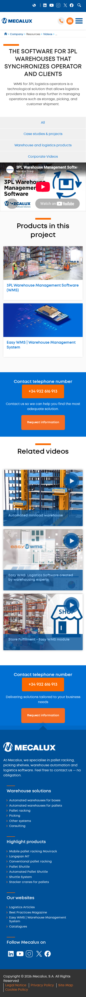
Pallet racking (19, 811)
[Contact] (69, 21)
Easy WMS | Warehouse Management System (41, 345)
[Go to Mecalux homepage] (6, 34)
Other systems (20, 821)
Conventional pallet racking (30, 861)
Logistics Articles (22, 907)
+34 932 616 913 (43, 391)
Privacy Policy (42, 985)
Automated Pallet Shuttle (28, 872)
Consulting (17, 826)
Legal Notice (15, 985)
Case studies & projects (43, 134)
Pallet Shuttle (19, 867)
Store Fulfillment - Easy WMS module (39, 639)
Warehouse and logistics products (43, 145)
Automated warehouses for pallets (35, 805)
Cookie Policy (16, 989)
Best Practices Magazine (28, 912)
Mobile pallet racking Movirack (33, 851)
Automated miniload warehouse (35, 515)
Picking (14, 816)
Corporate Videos (43, 156)
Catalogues (18, 926)
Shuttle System (20, 877)
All (43, 122)
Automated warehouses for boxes (34, 800)
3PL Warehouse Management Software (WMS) (43, 288)
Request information (43, 422)
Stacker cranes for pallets (29, 882)
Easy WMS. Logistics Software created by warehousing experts (40, 577)
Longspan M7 (19, 856)
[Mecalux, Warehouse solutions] (17, 23)
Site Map (65, 985)
